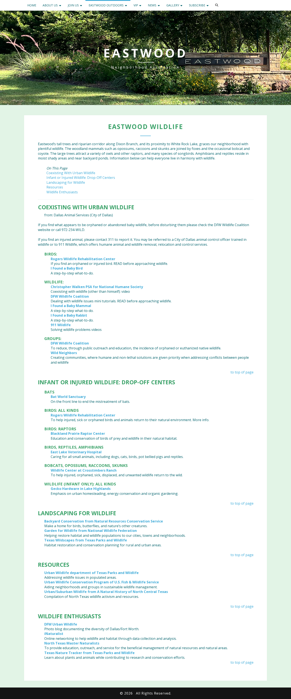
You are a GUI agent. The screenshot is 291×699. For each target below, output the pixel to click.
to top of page (242, 372)
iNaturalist (53, 633)
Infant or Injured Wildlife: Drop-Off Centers (80, 177)
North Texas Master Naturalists (71, 643)
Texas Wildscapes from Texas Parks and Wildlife (85, 540)
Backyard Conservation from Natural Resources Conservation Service (103, 521)
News (152, 5)
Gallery (172, 5)
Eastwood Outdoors (106, 5)
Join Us (73, 5)
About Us (50, 5)
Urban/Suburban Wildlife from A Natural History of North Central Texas (106, 591)
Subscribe (197, 5)
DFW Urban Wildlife (60, 624)
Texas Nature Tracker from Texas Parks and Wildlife (89, 652)
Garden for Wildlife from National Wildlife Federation (90, 530)
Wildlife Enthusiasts (62, 192)
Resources (54, 187)
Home (31, 5)
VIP (136, 5)
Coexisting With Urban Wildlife (70, 173)
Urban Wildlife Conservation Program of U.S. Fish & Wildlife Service (101, 582)
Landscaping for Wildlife (65, 182)
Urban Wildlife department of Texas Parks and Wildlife (91, 572)
